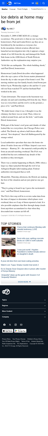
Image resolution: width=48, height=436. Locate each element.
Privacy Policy (6, 339)
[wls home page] (6, 292)
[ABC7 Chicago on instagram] (15, 325)
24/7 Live (17, 3)
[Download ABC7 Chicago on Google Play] (20, 331)
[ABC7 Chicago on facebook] (4, 325)
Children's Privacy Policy (34, 339)
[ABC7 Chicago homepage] (9, 3)
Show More (23, 282)
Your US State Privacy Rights (11, 341)
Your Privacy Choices (18, 339)
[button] (3, 3)
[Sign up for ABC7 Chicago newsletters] (21, 325)
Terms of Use (25, 341)
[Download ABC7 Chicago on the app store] (7, 331)
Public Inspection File (8, 343)
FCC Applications (22, 343)
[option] (6, 9)
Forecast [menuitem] (12, 9)
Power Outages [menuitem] (22, 9)
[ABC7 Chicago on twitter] (10, 325)
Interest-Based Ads (37, 341)
